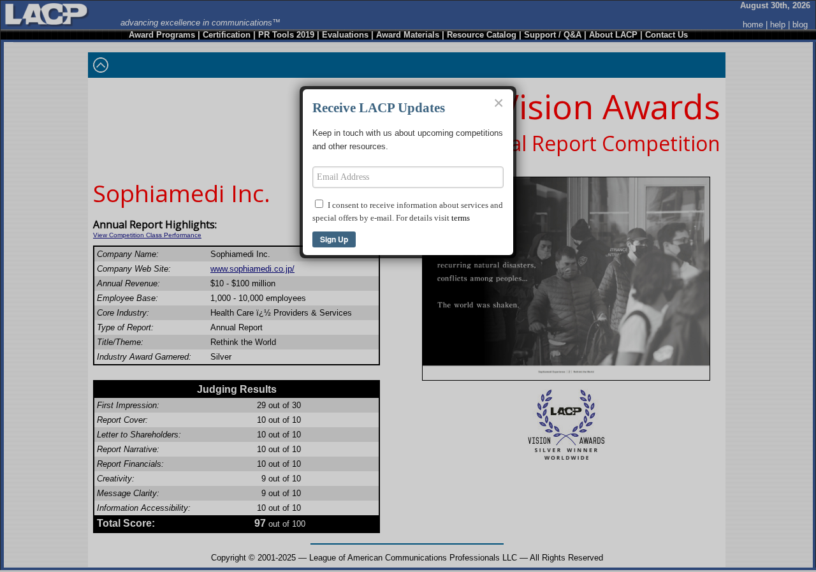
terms (460, 218)
